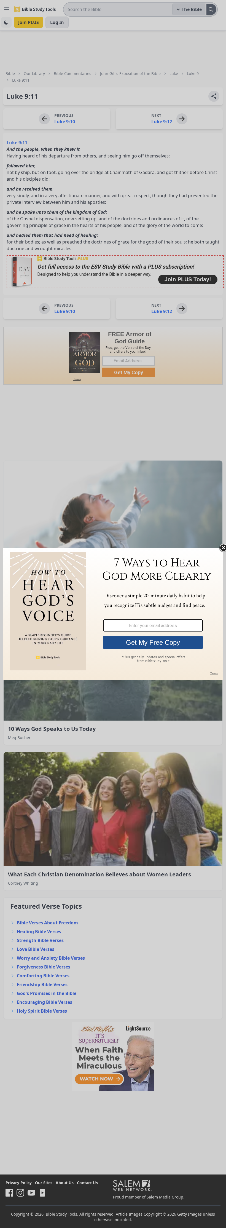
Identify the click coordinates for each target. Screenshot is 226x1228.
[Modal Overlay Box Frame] (113, 614)
